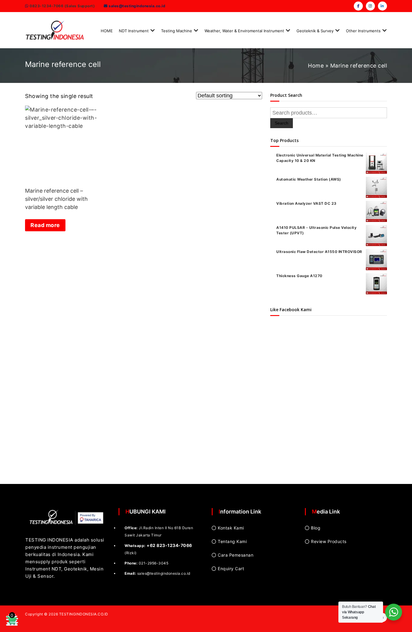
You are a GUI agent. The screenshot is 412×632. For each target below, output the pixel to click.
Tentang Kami (232, 541)
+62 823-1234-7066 (169, 545)
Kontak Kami (231, 527)
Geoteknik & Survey (315, 30)
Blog (315, 527)
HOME (107, 30)
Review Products (329, 541)
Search (281, 123)
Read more (45, 225)
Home (316, 65)
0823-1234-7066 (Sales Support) (62, 6)
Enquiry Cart (231, 568)
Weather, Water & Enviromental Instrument (244, 30)
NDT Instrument (134, 30)
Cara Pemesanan (235, 555)
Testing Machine (176, 30)
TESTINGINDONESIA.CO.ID (83, 614)
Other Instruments (363, 30)
